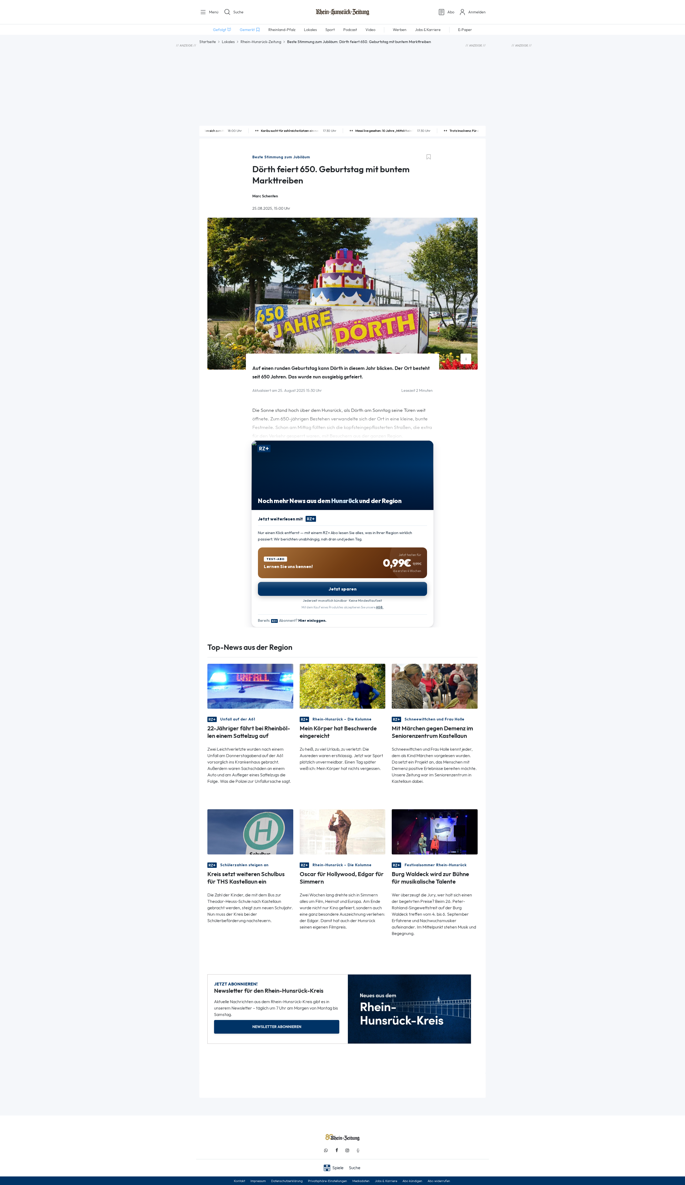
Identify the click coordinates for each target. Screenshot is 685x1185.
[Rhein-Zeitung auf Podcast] (358, 1150)
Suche (238, 12)
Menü (213, 12)
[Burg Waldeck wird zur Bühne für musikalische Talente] (435, 831)
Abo (450, 12)
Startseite (207, 41)
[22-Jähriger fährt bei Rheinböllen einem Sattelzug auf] (250, 686)
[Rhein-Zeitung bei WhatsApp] (326, 1150)
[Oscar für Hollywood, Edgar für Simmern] (343, 831)
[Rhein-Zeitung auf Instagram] (347, 1150)
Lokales (228, 41)
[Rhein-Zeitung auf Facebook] (336, 1150)
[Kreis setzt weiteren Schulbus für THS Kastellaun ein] (250, 831)
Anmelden (477, 12)
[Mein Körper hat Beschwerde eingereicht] (343, 686)
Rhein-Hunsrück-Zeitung (261, 41)
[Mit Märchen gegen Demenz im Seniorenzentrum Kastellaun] (435, 686)
